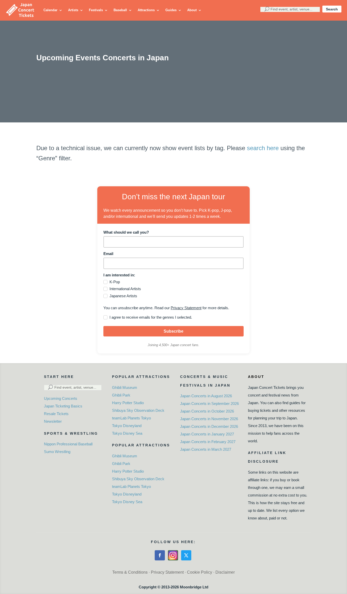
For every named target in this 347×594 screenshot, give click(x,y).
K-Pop (114, 282)
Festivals (96, 10)
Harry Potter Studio (128, 403)
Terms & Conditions (130, 572)
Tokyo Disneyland (126, 425)
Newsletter (53, 421)
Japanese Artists (123, 296)
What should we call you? (126, 232)
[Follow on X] (186, 555)
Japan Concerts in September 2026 (209, 403)
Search (332, 9)
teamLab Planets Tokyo (131, 418)
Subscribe (173, 331)
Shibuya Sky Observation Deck (138, 410)
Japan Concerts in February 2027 (207, 442)
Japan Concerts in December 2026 (209, 426)
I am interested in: (119, 275)
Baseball (120, 10)
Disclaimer (225, 572)
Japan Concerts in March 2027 (205, 449)
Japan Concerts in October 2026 (207, 411)
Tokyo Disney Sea (127, 433)
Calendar (50, 10)
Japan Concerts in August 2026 (206, 396)
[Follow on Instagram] (173, 555)
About (192, 10)
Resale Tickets (56, 414)
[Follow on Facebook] (160, 555)
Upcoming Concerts (60, 398)
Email (108, 253)
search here (263, 148)
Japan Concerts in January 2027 (207, 434)
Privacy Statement (186, 308)
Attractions (146, 10)
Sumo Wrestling (57, 451)
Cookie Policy (199, 572)
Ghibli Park (121, 395)
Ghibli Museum (124, 387)
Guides (171, 10)
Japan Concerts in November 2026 (209, 419)
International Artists (125, 289)
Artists (73, 10)
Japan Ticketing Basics (63, 406)
